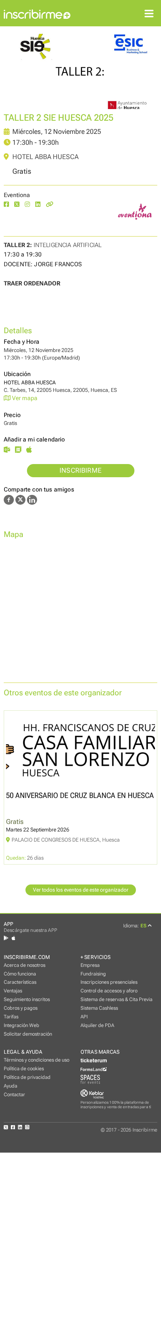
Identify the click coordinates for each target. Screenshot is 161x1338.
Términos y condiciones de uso (36, 1060)
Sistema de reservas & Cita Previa (116, 999)
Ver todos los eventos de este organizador (80, 890)
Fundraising (93, 974)
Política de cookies (24, 1068)
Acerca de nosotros (24, 965)
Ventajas (13, 991)
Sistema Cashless (99, 1008)
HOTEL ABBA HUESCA (45, 157)
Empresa (90, 965)
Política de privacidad (27, 1077)
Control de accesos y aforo (108, 991)
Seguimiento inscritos (27, 999)
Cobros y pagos (20, 1008)
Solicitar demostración (28, 1034)
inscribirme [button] (80, 470)
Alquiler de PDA (97, 1025)
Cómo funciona (20, 974)
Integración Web (21, 1025)
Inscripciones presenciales (108, 982)
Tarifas (11, 1016)
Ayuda (10, 1086)
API (84, 1016)
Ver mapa (23, 398)
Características (20, 982)
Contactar (14, 1094)
